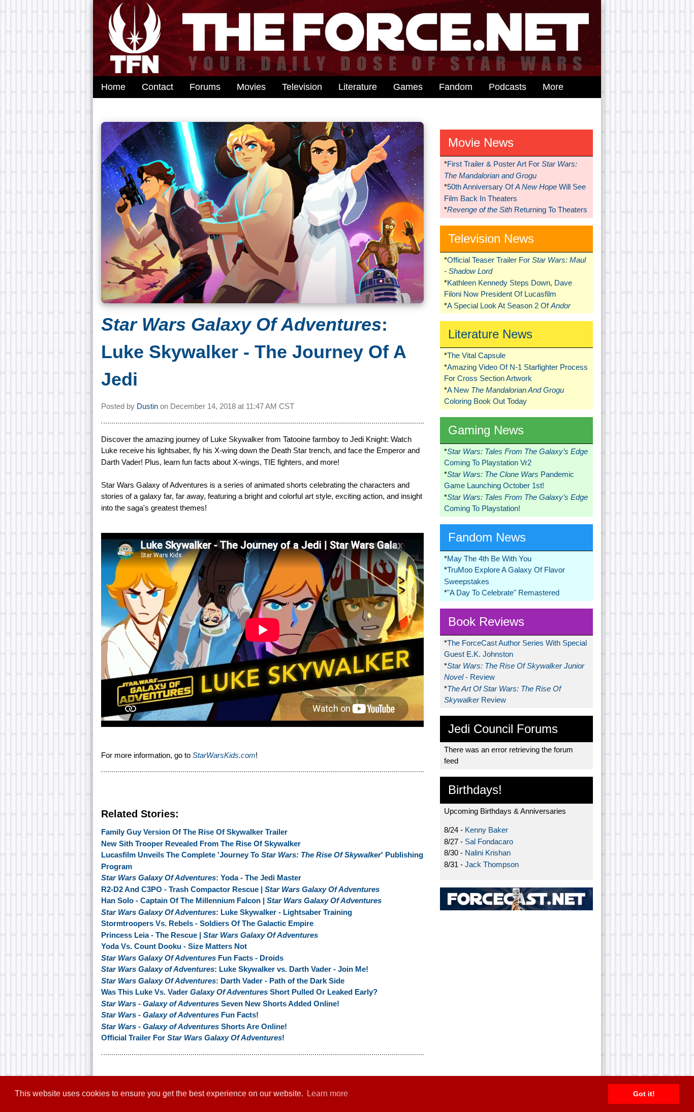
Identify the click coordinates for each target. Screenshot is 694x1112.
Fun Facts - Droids (192, 958)
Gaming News (486, 430)
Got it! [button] (644, 1094)
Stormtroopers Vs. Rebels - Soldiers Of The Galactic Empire (207, 923)
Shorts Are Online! (194, 1026)
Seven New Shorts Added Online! (220, 1003)
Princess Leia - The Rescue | (209, 935)
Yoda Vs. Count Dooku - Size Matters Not (174, 946)
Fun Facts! (180, 1014)
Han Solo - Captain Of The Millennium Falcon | (241, 900)
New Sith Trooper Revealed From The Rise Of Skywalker (201, 843)
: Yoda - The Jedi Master (201, 877)
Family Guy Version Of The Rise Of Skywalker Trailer (194, 832)
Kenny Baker (486, 829)
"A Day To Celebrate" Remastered (503, 592)
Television (302, 87)
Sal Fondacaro (489, 841)
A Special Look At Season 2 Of (509, 305)
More (553, 87)
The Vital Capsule (476, 355)
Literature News (490, 334)
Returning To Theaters (517, 209)
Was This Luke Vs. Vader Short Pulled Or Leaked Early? (239, 992)
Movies (251, 87)
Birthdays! (475, 790)
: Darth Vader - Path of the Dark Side (222, 980)
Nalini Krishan (488, 852)
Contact (157, 87)
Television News (491, 238)
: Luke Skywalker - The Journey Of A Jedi (253, 352)
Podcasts (507, 87)
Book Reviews (486, 621)
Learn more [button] (327, 1093)
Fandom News (487, 537)
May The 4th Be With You (489, 558)
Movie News (481, 142)
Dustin (147, 406)
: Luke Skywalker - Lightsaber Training (226, 912)
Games (408, 87)
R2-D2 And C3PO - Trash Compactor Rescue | (240, 889)
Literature (357, 87)
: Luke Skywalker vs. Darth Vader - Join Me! (234, 969)
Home (113, 87)
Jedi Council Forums (503, 729)
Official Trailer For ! (193, 1037)
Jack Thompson (492, 864)
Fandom (455, 87)
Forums (205, 87)
